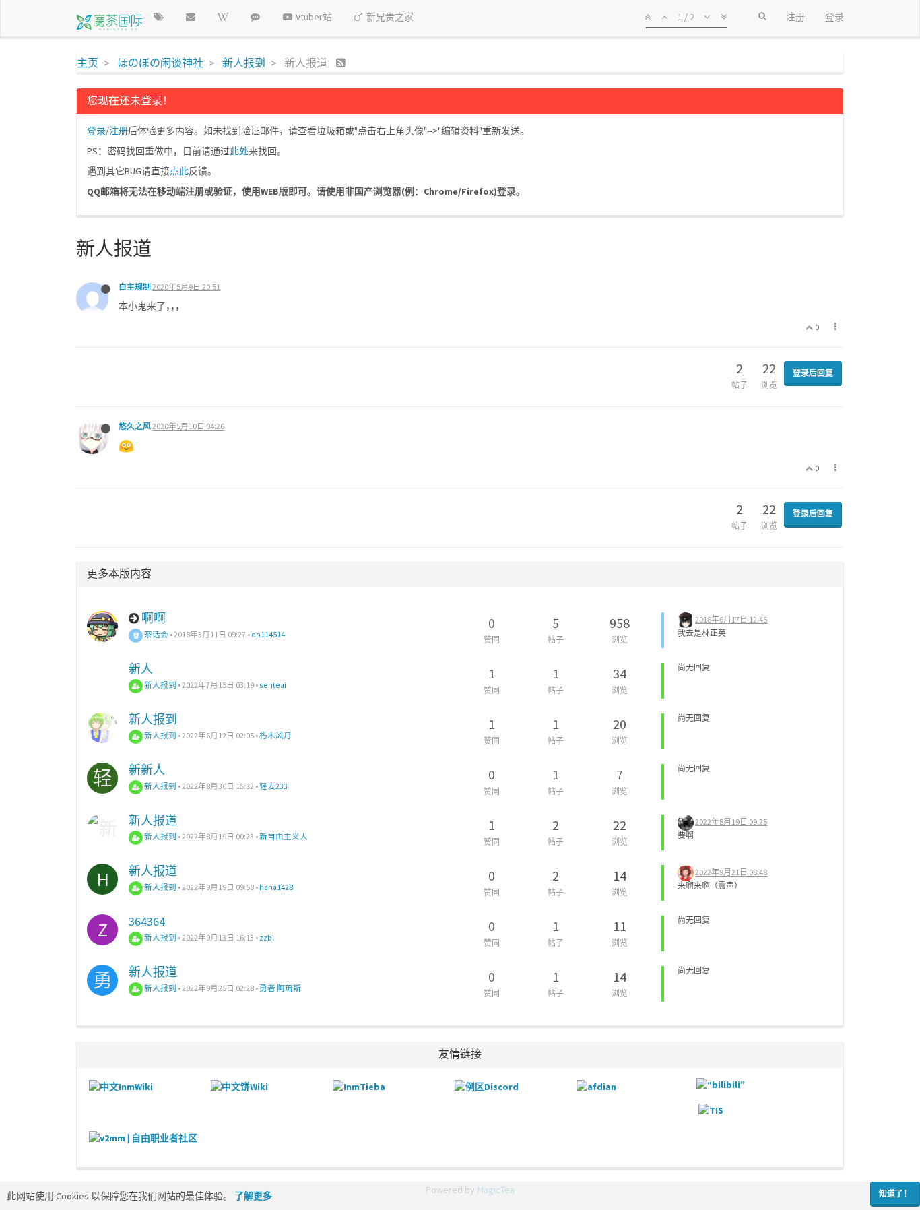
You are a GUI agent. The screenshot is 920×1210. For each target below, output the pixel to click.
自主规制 (135, 287)
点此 (179, 171)
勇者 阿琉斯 (280, 988)
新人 (141, 668)
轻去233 (273, 786)
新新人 (147, 769)
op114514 (268, 634)
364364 (147, 921)
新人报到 (159, 685)
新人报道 (153, 820)
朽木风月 (275, 735)
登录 (96, 131)
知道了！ (895, 1193)
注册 (118, 131)
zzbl (266, 937)
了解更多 (253, 1196)
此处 (239, 151)
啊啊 (153, 618)
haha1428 (276, 887)
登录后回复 (813, 373)
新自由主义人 (283, 836)
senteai (272, 685)
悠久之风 (135, 426)
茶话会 (155, 634)
